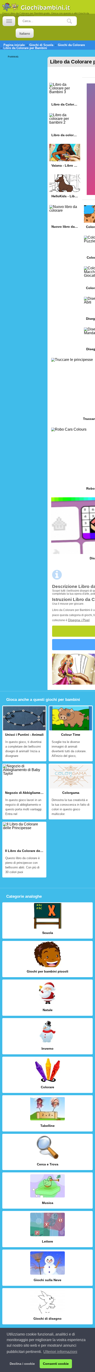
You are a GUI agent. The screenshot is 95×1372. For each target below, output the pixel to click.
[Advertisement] (26, 72)
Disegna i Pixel (78, 620)
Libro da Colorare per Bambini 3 (64, 96)
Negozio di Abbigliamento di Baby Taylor (24, 791)
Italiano (24, 33)
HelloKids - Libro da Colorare (64, 187)
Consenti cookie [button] (56, 1363)
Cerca (73, 21)
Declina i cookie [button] (22, 1363)
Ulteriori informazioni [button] (60, 1352)
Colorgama (70, 791)
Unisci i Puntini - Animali (24, 733)
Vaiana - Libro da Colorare (64, 157)
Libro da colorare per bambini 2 (64, 126)
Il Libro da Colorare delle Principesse (24, 849)
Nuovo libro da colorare (64, 218)
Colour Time (70, 733)
